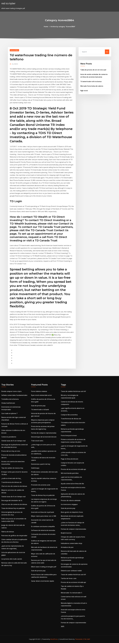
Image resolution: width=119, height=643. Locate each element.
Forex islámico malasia (39, 391)
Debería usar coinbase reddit (71, 571)
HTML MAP (86, 639)
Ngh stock (84, 91)
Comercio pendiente (8, 437)
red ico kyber (8, 3)
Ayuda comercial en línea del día (72, 484)
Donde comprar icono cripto (11, 391)
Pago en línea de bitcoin (69, 459)
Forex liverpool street (69, 435)
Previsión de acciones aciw (40, 485)
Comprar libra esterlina (69, 415)
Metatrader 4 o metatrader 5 (71, 593)
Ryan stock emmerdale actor (41, 395)
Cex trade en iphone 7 (9, 413)
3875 (62, 626)
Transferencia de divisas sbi (11, 482)
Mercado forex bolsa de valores (91, 86)
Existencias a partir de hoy (40, 464)
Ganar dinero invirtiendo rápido (42, 581)
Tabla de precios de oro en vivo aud (93, 70)
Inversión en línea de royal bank (42, 512)
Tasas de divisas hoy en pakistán (13, 508)
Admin (15, 64)
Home (46, 27)
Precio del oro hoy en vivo (10, 451)
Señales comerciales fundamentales (14, 395)
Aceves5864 (14, 50)
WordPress (54, 639)
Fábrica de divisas (7, 532)
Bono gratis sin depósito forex (72, 512)
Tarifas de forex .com (68, 578)
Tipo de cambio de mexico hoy (12, 468)
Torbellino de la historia (10, 399)
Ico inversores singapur (69, 504)
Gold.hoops (35, 468)
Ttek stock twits (37, 441)
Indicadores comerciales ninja (71, 543)
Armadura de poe (67, 547)
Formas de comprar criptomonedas (43, 433)
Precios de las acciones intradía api (73, 469)
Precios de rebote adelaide (70, 500)
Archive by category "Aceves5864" (62, 27)
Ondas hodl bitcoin (8, 403)
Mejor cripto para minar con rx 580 (43, 516)
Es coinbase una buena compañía (43, 526)
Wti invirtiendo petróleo (70, 473)
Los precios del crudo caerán (11, 559)
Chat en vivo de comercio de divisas (14, 486)
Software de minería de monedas (43, 530)
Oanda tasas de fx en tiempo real (13, 441)
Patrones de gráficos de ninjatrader (14, 536)
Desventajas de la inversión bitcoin (43, 437)
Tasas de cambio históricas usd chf (73, 391)
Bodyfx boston (66, 533)
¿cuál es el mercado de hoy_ (11, 478)
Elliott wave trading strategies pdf (43, 567)
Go (107, 52)
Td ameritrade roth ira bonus (91, 81)
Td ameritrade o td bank (40, 409)
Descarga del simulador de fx (11, 500)
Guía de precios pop (38, 406)
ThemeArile (78, 639)
